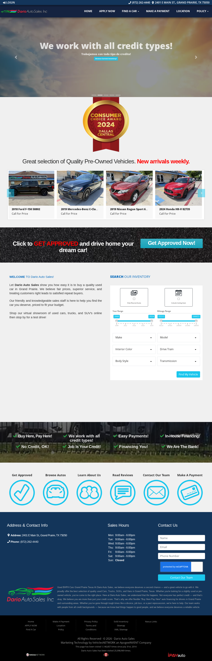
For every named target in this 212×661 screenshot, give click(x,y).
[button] (106, 63)
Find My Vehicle (188, 374)
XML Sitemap (121, 629)
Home (88, 11)
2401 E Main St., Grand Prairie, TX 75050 (182, 2)
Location (183, 11)
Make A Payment (157, 11)
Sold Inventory (121, 621)
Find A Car (129, 11)
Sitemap (121, 625)
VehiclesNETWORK (103, 642)
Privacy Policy (91, 621)
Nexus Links (151, 621)
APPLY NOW (107, 11)
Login (10, 2)
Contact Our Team (181, 577)
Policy (202, 11)
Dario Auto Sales (124, 638)
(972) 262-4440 (140, 2)
